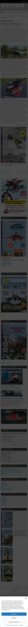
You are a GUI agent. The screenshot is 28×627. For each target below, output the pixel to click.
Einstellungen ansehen (14, 622)
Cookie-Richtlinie (8, 625)
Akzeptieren (14, 614)
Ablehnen (14, 618)
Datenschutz (15, 625)
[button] (26, 598)
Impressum (20, 625)
